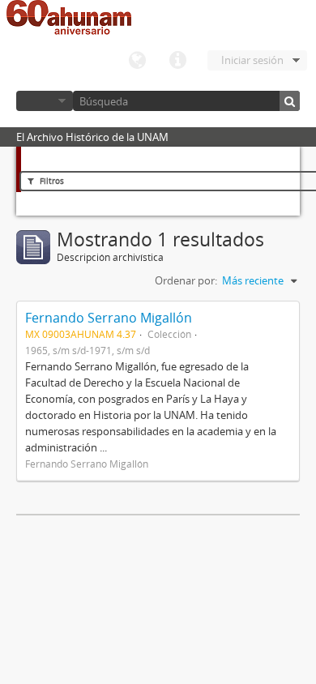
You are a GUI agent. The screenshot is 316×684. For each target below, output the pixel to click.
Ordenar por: (186, 280)
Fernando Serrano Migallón (108, 318)
